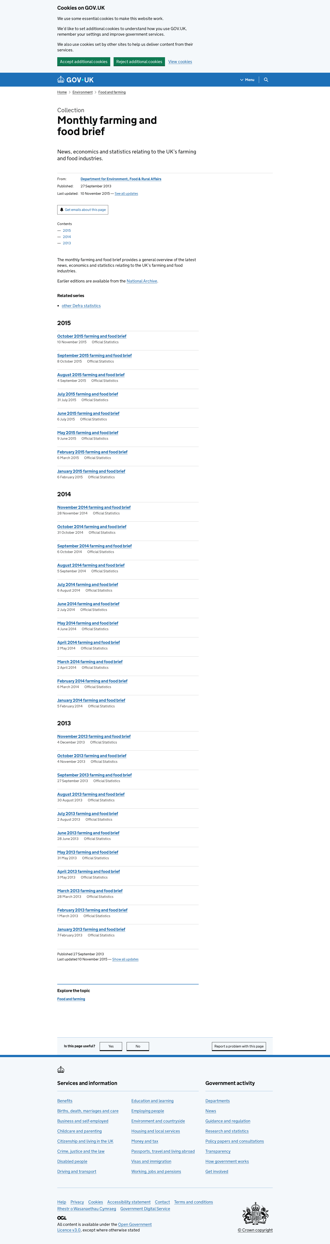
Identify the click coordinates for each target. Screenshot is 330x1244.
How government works (227, 1161)
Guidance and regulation (227, 1121)
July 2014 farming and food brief (87, 584)
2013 (67, 243)
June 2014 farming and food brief (88, 603)
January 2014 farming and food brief (91, 700)
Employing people (147, 1110)
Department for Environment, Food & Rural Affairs (121, 179)
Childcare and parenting (79, 1131)
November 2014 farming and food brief (94, 507)
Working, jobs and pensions (156, 1171)
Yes (115, 1046)
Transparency (218, 1151)
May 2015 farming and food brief (87, 432)
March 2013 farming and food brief (90, 890)
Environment (83, 92)
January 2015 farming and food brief (91, 471)
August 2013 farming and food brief (91, 794)
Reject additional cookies (139, 61)
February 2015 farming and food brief (92, 452)
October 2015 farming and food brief (91, 336)
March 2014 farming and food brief (90, 661)
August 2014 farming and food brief (91, 565)
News (210, 1110)
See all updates (126, 193)
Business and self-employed (82, 1121)
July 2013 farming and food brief (87, 813)
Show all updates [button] (125, 959)
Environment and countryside (158, 1121)
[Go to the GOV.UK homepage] (75, 80)
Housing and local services (155, 1131)
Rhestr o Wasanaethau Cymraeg (86, 1208)
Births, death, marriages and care (88, 1110)
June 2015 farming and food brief (88, 413)
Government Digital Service (145, 1208)
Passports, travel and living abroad (163, 1151)
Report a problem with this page (239, 1046)
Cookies (95, 1202)
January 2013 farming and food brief (91, 929)
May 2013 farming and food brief (87, 852)
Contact (162, 1202)
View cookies (180, 61)
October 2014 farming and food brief (91, 526)
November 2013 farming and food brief (94, 736)
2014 (67, 237)
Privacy (77, 1202)
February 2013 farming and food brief (92, 910)
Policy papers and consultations (234, 1141)
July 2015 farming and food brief (87, 394)
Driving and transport (76, 1171)
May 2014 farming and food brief (87, 623)
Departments (217, 1100)
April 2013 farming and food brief (88, 871)
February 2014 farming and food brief (92, 681)
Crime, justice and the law (81, 1151)
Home (62, 92)
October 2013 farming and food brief (91, 755)
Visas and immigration (151, 1161)
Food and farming (112, 92)
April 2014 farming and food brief (88, 642)
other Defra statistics (81, 305)
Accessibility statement (129, 1202)
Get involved (216, 1171)
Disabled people (72, 1161)
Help (61, 1202)
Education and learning (152, 1100)
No (142, 1046)
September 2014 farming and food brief (94, 546)
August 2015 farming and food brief (91, 374)
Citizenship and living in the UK (85, 1141)
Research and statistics (227, 1131)
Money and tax (144, 1141)
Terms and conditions (193, 1202)
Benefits (65, 1100)
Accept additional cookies (84, 61)
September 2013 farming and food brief (94, 775)
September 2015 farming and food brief (94, 355)
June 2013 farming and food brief (88, 832)
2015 (67, 230)
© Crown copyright (255, 1230)
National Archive (142, 281)
